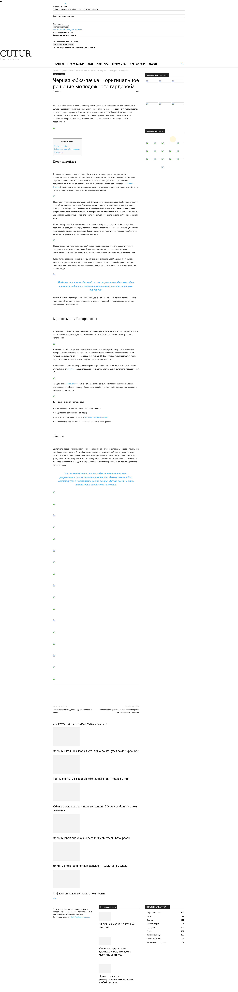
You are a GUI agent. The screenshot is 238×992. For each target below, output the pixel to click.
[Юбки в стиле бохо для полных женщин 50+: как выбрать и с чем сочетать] (96, 792)
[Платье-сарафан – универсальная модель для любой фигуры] (119, 968)
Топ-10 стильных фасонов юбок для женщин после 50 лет (90, 778)
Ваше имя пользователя (63, 16)
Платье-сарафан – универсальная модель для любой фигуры (116, 979)
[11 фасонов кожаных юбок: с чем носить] (96, 879)
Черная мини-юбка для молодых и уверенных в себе (72, 711)
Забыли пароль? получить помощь (67, 30)
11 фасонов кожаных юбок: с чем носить (79, 893)
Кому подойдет (61, 146)
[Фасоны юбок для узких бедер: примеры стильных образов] (96, 823)
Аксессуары (102, 64)
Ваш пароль (58, 24)
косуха (70, 369)
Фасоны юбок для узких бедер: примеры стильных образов (91, 838)
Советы (58, 152)
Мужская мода (137, 64)
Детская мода (119, 64)
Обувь (90, 64)
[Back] (65, 4)
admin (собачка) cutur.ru (80, 917)
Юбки (71, 71)
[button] (182, 64)
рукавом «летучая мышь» (96, 417)
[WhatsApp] (72, 97)
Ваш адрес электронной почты (66, 42)
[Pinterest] (66, 97)
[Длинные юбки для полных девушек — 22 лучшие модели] (96, 851)
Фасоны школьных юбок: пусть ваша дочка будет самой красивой (96, 751)
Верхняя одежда (75, 64)
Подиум (153, 64)
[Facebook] (55, 97)
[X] (61, 97)
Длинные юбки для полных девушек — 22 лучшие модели (90, 865)
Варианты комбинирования (67, 149)
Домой (55, 71)
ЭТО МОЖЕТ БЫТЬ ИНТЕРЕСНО (71, 723)
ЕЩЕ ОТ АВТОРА (98, 723)
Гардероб (59, 64)
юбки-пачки (71, 384)
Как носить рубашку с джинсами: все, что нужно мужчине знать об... (115, 951)
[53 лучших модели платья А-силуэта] (119, 916)
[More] (78, 97)
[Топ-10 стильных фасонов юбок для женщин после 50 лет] (96, 764)
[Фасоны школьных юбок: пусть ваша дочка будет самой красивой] (96, 736)
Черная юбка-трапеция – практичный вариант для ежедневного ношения (119, 711)
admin (57, 91)
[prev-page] (54, 899)
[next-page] (55, 899)
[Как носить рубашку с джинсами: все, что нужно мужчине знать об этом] (119, 941)
